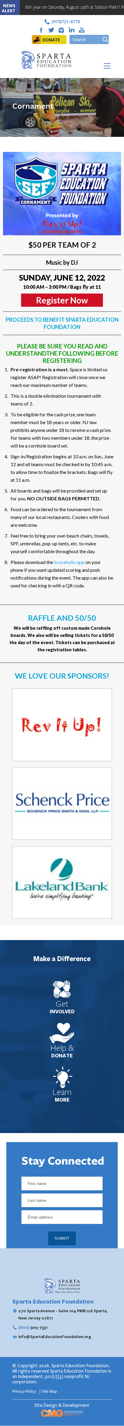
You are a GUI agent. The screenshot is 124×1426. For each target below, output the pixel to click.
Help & (62, 1048)
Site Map (49, 1391)
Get (62, 1004)
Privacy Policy (24, 1391)
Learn (62, 1092)
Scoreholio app (69, 562)
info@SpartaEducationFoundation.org (54, 1336)
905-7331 (33, 1327)
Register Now (62, 300)
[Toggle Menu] (105, 66)
